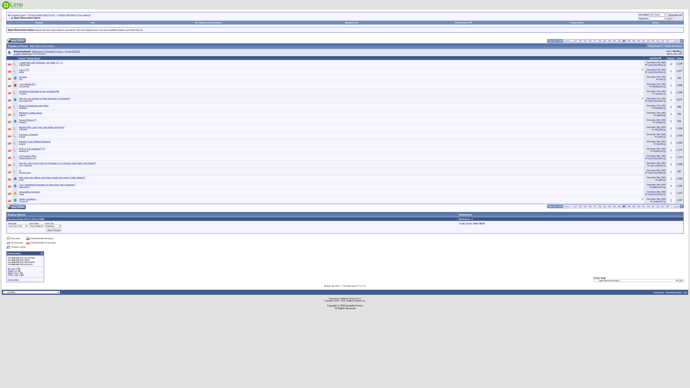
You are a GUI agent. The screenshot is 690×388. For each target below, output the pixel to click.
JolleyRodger (24, 65)
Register (39, 23)
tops (21, 79)
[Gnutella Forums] (12, 8)
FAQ (93, 23)
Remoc (469, 223)
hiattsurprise (24, 187)
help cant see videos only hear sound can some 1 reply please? (52, 177)
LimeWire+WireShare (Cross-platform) (74, 15)
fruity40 (659, 144)
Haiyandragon (25, 173)
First (567, 41)
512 (658, 41)
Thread (22, 58)
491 (643, 41)
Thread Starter (33, 58)
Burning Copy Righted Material (34, 141)
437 (585, 41)
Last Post (654, 58)
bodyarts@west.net (27, 158)
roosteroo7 (23, 201)
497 (653, 41)
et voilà (17, 54)
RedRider (659, 108)
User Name (644, 15)
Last (676, 41)
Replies (671, 58)
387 (580, 41)
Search (655, 23)
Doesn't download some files (34, 105)
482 (599, 41)
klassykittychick (26, 101)
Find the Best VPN (463, 23)
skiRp (21, 72)
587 (667, 41)
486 (619, 41)
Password (643, 18)
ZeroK (660, 136)
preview (23, 77)
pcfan (21, 180)
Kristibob (22, 122)
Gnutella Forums (18, 15)
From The (49, 223)
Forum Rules (13, 280)
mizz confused (25, 166)
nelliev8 (659, 115)
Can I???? (24, 69)
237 (575, 41)
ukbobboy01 (657, 86)
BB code (11, 269)
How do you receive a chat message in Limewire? (44, 98)
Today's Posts (577, 23)
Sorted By (12, 223)
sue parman (24, 87)
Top (685, 292)
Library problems (27, 199)
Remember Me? (676, 15)
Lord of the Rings (655, 65)
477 (595, 41)
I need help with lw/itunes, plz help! (37, 62)
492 (648, 41)
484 (609, 41)
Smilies (11, 271)
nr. (20, 170)
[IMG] (10, 273)
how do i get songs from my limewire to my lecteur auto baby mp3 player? (57, 163)
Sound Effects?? (27, 120)
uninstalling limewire (29, 192)
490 (638, 41)
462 (590, 41)
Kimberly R (658, 151)
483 (604, 41)
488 (629, 41)
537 (662, 41)
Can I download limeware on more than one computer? (47, 184)
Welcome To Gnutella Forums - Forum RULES (56, 51)
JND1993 (23, 130)
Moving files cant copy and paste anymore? (41, 127)
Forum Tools (654, 46)
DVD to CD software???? (32, 148)
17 (671, 63)
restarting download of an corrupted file (39, 91)
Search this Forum (673, 46)
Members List (351, 23)
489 (633, 41)
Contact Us (658, 292)
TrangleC (23, 94)
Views (679, 58)
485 (614, 41)
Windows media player (30, 113)
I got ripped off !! (27, 84)
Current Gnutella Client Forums (41, 15)
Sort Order (34, 223)
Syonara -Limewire (28, 134)
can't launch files (27, 156)
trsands (22, 137)
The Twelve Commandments (207, 23)
